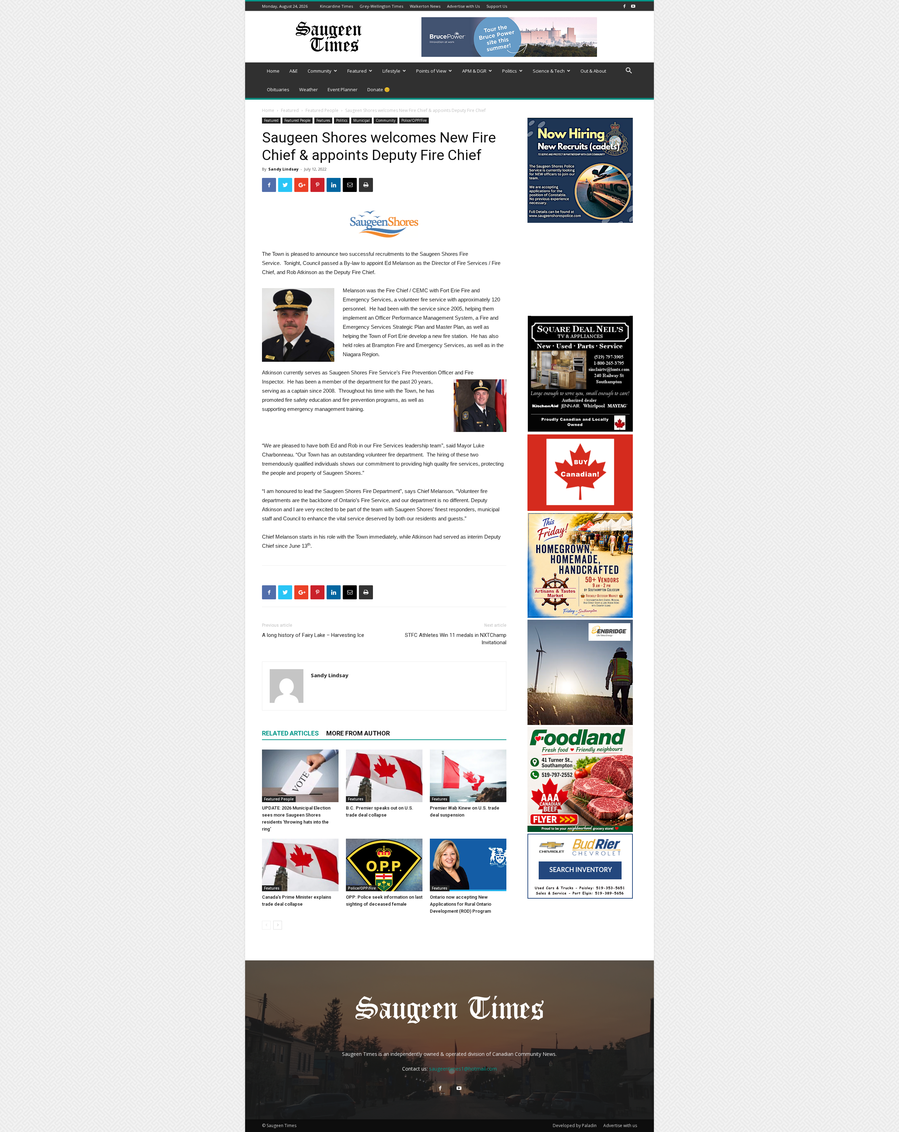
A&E (293, 71)
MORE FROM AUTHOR (358, 733)
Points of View (431, 71)
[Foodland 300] (580, 830)
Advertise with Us (463, 6)
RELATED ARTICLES (290, 733)
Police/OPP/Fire (414, 120)
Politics (509, 71)
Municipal (361, 120)
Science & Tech (549, 71)
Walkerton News (425, 6)
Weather (308, 89)
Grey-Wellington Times (381, 6)
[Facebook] (624, 6)
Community (320, 71)
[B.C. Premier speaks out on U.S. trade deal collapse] (384, 776)
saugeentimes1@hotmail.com (463, 1068)
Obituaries (278, 89)
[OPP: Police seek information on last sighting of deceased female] (384, 865)
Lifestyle (391, 71)
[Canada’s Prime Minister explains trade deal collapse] (300, 865)
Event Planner (342, 89)
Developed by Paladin (575, 1125)
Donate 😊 (378, 89)
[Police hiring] (580, 221)
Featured (357, 71)
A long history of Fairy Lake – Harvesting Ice (313, 635)
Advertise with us (620, 1125)
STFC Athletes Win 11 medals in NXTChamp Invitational (455, 639)
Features (323, 120)
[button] (628, 71)
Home (273, 71)
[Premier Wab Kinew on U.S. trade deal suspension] (468, 776)
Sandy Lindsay (283, 169)
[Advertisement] (580, 270)
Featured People (322, 110)
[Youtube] (633, 6)
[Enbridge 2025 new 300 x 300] (580, 723)
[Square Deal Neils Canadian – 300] (580, 430)
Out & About (593, 71)
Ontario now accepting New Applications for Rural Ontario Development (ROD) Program (460, 904)
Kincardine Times (336, 6)
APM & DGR (474, 71)
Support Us (496, 6)
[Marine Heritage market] (580, 616)
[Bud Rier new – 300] (580, 896)
